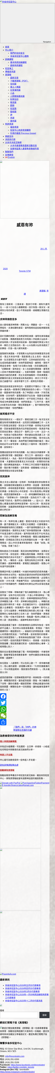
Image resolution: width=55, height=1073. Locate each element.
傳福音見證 (10, 72)
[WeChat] (25, 715)
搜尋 (2, 1010)
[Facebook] (25, 696)
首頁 (7, 47)
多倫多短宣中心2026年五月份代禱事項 (22, 985)
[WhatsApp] (25, 709)
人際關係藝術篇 (17, 96)
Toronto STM (25, 271)
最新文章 (14, 78)
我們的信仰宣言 (17, 53)
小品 (12, 93)
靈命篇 (13, 121)
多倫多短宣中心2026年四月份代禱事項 (22, 988)
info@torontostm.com (14, 1056)
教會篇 (13, 102)
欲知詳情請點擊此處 (9, 765)
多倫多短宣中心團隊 (19, 56)
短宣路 (13, 109)
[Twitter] (25, 703)
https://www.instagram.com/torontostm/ (17, 1072)
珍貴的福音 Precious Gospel (23, 133)
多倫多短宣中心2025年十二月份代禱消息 (23, 1001)
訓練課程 (9, 59)
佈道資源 (9, 124)
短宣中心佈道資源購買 (20, 130)
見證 (12, 118)
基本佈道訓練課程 (18, 62)
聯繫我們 (9, 152)
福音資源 (14, 127)
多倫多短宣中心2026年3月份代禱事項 (22, 991)
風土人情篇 (15, 87)
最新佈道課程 (16, 65)
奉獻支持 (9, 136)
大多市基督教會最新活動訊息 (23, 145)
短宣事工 (9, 68)
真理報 (8, 75)
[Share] (25, 722)
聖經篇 (13, 112)
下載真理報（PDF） (19, 81)
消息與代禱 (10, 139)
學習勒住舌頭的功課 (22, 730)
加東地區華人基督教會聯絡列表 (24, 149)
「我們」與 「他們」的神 (24, 727)
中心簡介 (9, 50)
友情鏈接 (9, 155)
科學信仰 (14, 99)
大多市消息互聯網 (13, 142)
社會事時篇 (15, 90)
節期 (12, 105)
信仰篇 (13, 84)
